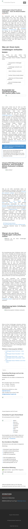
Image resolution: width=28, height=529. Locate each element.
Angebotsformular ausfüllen (17, 209)
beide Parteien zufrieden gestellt (18, 140)
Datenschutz (11, 498)
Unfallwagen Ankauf (7, 115)
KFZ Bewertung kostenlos (9, 223)
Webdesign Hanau (21, 500)
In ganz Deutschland (14, 514)
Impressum (4, 498)
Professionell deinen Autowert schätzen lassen (14, 224)
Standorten (12, 438)
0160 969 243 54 (14, 526)
